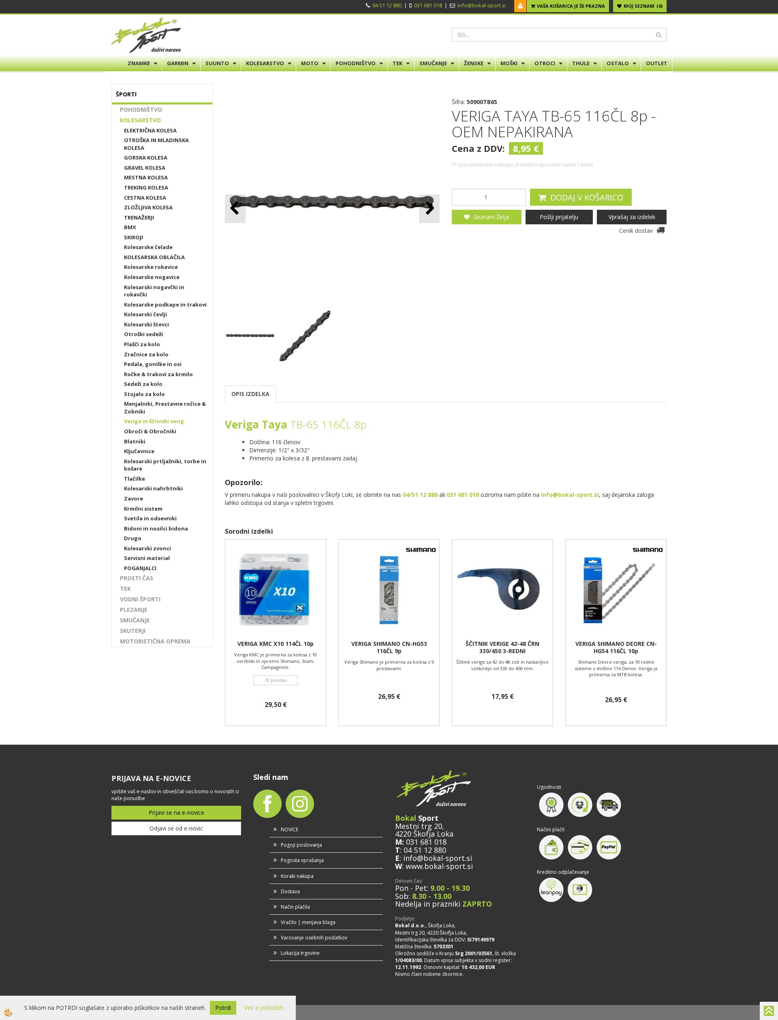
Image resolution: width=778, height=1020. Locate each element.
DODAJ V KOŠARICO (586, 197)
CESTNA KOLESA (145, 197)
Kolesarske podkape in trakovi (165, 304)
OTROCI (544, 63)
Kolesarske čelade (148, 247)
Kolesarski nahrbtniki (153, 488)
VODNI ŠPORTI (140, 599)
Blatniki (134, 441)
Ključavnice (139, 451)
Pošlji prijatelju (559, 217)
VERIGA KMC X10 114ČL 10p (275, 643)
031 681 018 (428, 5)
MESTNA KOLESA (146, 177)
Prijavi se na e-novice (176, 812)
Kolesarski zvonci (147, 548)
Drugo (132, 538)
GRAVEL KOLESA (144, 167)
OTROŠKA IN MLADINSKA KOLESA (156, 143)
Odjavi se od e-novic (176, 828)
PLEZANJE (133, 609)
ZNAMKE (139, 63)
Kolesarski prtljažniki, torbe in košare (165, 465)
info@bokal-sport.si (481, 5)
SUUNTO (217, 63)
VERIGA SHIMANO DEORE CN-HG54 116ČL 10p (616, 647)
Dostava (290, 891)
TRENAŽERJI (139, 217)
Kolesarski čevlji (145, 314)
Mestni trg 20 (418, 826)
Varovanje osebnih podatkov (314, 937)
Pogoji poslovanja (301, 844)
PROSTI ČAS (136, 578)
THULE (581, 63)
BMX (130, 227)
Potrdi (223, 1007)
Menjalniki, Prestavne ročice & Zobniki (165, 407)
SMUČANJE (433, 63)
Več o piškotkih (264, 1007)
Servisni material (147, 558)
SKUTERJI (132, 631)
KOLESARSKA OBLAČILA (154, 257)
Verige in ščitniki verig (154, 421)
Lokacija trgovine (300, 953)
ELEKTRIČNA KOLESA (150, 130)
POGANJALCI (140, 568)
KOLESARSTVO (265, 63)
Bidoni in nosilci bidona (156, 528)
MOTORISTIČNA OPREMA (155, 641)
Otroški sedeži (143, 334)
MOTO (309, 63)
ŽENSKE (473, 63)
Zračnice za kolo (146, 354)
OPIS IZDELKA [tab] (250, 394)
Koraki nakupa (297, 876)
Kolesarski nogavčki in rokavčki (154, 290)
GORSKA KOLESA (145, 157)
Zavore (133, 498)
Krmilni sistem (143, 508)
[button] (429, 208)
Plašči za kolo (142, 344)
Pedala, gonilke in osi (153, 364)
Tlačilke (134, 478)
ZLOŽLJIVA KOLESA (148, 207)
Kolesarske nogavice (152, 277)
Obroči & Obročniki (150, 431)
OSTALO (618, 63)
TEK (397, 63)
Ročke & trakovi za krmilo (158, 374)
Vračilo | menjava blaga (308, 922)
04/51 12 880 (420, 494)
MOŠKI (508, 63)
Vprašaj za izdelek (632, 217)
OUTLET (656, 63)
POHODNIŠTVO (356, 63)
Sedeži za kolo (143, 384)
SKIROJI (133, 237)
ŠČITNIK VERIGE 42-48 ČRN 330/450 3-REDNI (502, 647)
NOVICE (289, 829)
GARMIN (177, 63)
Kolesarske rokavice (151, 266)
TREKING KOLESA (146, 187)
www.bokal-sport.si (439, 866)
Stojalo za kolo (144, 394)
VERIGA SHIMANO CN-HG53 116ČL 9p (389, 647)
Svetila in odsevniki (150, 518)
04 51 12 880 (387, 5)
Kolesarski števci (146, 324)
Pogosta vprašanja (302, 860)
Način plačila (295, 906)
